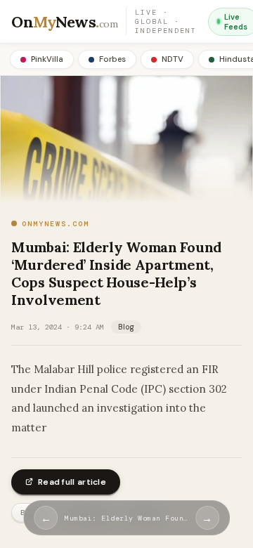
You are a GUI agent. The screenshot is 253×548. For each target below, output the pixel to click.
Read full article (72, 482)
